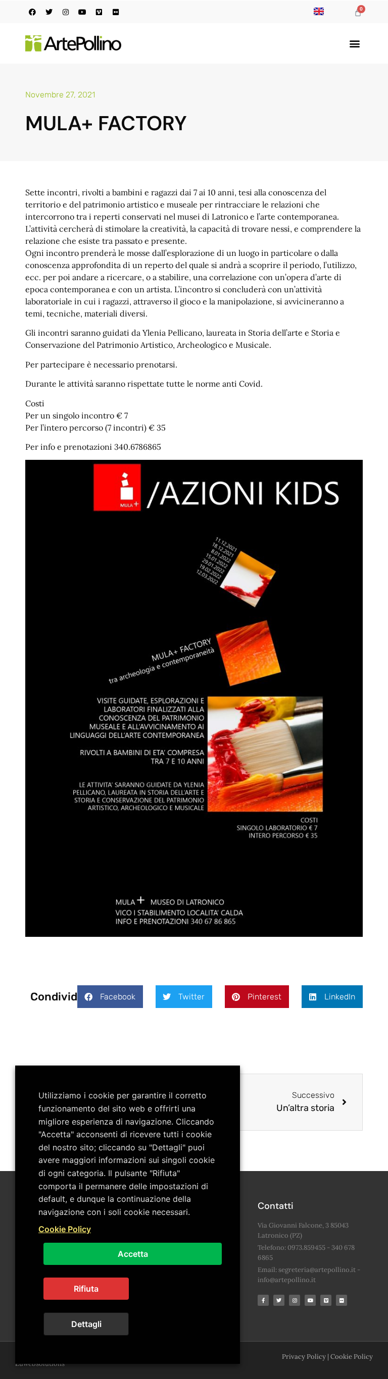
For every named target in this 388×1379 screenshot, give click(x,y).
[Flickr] (116, 12)
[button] (354, 43)
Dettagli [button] (86, 1324)
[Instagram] (66, 12)
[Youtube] (82, 12)
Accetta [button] (133, 1254)
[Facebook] (32, 12)
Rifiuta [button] (86, 1289)
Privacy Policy (304, 1356)
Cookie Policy (351, 1356)
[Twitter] (49, 12)
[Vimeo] (99, 12)
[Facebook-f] (263, 1300)
